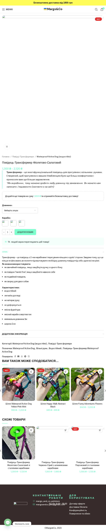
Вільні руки (41, 348)
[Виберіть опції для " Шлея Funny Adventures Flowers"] (100, 371)
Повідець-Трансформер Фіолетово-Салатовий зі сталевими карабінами (18, 465)
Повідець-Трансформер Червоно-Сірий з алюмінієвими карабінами (53, 465)
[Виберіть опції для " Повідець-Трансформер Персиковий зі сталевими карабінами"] (100, 430)
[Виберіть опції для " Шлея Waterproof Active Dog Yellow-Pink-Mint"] (31, 371)
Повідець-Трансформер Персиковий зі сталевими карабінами (87, 465)
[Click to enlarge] (7, 146)
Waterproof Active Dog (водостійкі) (54, 156)
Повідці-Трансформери (23, 156)
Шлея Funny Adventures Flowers (87, 404)
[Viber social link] (29, 356)
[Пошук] (96, 9)
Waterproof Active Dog (24, 348)
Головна (6, 156)
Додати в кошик (25, 232)
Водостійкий (55, 348)
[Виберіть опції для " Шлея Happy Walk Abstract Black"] (65, 371)
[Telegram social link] (25, 356)
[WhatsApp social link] (21, 356)
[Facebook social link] (15, 356)
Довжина (7, 205)
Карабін (6, 218)
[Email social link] (18, 356)
